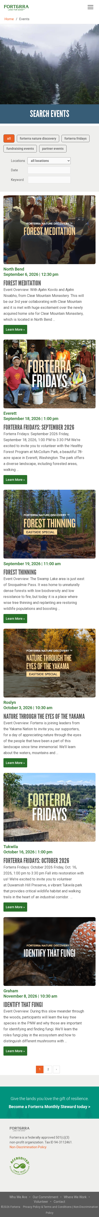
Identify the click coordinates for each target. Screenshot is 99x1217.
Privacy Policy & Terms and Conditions (47, 1207)
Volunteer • (42, 1201)
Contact (59, 1201)
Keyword (17, 180)
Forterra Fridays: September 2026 (38, 427)
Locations (18, 161)
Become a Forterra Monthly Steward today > (49, 1106)
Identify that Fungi (23, 1005)
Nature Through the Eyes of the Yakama (44, 716)
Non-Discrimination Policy (28, 1147)
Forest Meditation (22, 283)
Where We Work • (77, 1197)
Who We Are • (19, 1197)
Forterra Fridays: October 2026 (36, 861)
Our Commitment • (47, 1197)
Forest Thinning (19, 572)
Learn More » (15, 329)
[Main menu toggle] (90, 7)
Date (15, 170)
